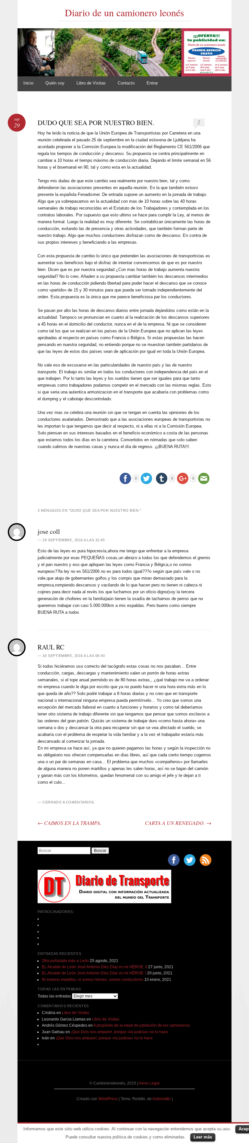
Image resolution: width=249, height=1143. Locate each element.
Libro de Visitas (91, 83)
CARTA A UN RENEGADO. (178, 822)
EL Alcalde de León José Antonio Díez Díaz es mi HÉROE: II (94, 967)
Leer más (203, 1137)
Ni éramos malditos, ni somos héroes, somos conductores (92, 979)
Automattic (162, 1099)
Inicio (28, 83)
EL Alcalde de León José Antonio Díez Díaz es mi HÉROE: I (94, 973)
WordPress (108, 1099)
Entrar (152, 83)
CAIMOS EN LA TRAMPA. (69, 822)
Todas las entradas (54, 996)
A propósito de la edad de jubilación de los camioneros (141, 1025)
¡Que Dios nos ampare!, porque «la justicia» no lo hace (119, 1032)
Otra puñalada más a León (65, 960)
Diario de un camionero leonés (124, 12)
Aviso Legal (149, 1083)
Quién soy (55, 83)
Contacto (126, 83)
